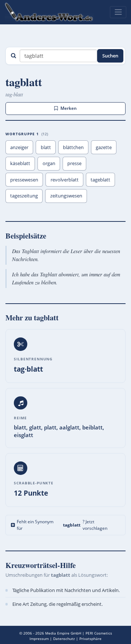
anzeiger (19, 147)
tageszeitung (24, 195)
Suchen (110, 55)
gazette (104, 147)
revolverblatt (65, 179)
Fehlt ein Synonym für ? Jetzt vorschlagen (62, 525)
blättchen (73, 147)
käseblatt (20, 163)
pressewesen (24, 179)
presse (74, 163)
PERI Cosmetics (99, 633)
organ (49, 163)
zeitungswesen (66, 195)
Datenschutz (64, 638)
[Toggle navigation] (118, 12)
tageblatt (100, 179)
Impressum (39, 638)
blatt (46, 147)
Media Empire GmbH (63, 633)
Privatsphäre (90, 638)
